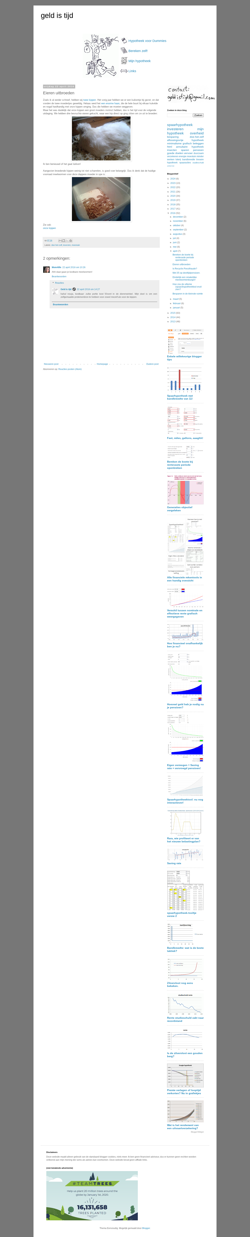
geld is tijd (57, 15)
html (169, 146)
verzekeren (172, 156)
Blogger (146, 1228)
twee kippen (89, 100)
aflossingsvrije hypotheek (185, 140)
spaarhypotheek (180, 125)
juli (174, 238)
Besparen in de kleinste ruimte (188, 293)
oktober (177, 225)
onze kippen (49, 228)
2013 (173, 321)
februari (177, 303)
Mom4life (56, 267)
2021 (173, 191)
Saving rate (174, 863)
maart (176, 299)
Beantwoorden (59, 276)
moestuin (76, 245)
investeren (175, 129)
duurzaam (199, 153)
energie (182, 156)
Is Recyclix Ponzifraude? (185, 268)
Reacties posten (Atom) (70, 369)
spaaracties (185, 162)
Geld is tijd (66, 289)
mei (175, 247)
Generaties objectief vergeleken (179, 509)
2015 (173, 313)
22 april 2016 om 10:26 (73, 267)
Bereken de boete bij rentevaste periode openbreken (183, 257)
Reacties (59, 283)
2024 (173, 178)
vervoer (188, 153)
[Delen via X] (67, 240)
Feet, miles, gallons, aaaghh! (185, 438)
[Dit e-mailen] (60, 240)
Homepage (102, 364)
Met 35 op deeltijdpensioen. (186, 273)
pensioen (198, 150)
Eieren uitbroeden (182, 264)
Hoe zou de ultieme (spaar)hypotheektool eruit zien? (187, 287)
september (178, 229)
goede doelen (175, 153)
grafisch (187, 143)
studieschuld (198, 163)
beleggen (198, 143)
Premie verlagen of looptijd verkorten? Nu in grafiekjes (184, 1092)
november (178, 221)
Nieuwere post (51, 364)
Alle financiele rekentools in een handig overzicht (184, 579)
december (178, 217)
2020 (173, 196)
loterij (178, 159)
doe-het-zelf (56, 245)
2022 (173, 187)
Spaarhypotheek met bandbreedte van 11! (180, 397)
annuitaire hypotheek (190, 146)
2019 (173, 200)
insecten (67, 245)
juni (175, 242)
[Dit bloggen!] (64, 240)
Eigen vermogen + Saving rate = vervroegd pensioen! (184, 767)
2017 (173, 208)
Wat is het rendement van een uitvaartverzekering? (183, 1127)
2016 (173, 213)
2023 (173, 183)
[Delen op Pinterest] (70, 240)
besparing (173, 136)
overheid (197, 133)
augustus (178, 234)
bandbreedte (188, 159)
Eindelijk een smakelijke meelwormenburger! (185, 278)
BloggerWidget (197, 1132)
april (175, 251)
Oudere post (152, 364)
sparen (185, 150)
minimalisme (174, 143)
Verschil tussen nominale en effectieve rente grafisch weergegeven (184, 613)
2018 (173, 204)
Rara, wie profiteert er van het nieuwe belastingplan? (183, 840)
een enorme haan (110, 103)
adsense (170, 166)
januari (176, 307)
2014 (173, 317)
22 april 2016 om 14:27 (88, 289)
